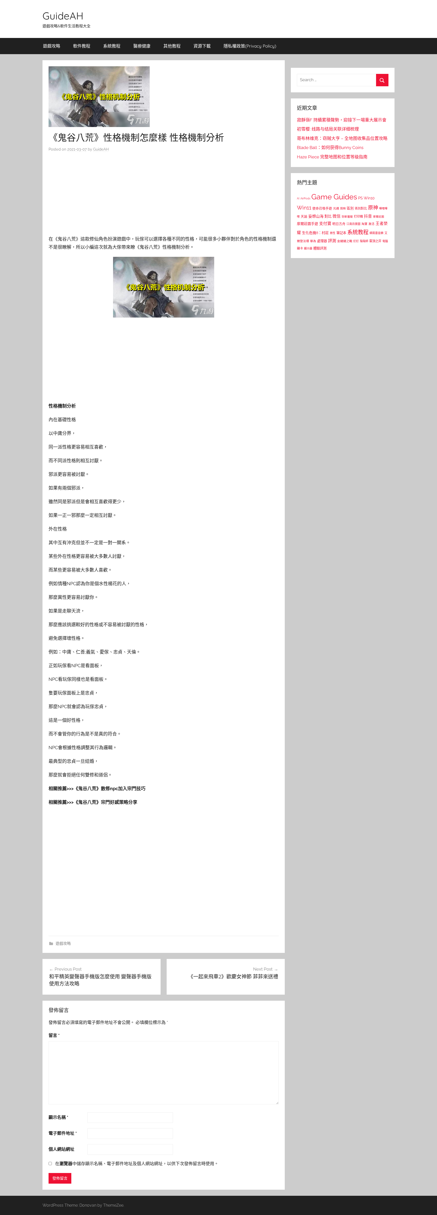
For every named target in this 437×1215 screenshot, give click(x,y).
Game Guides (334, 196)
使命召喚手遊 (322, 208)
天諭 (304, 216)
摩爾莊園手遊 (307, 224)
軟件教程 (81, 46)
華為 (313, 241)
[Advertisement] (164, 195)
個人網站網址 (61, 1149)
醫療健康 (141, 46)
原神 (373, 208)
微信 (337, 216)
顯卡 (300, 248)
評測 (332, 240)
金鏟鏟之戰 (344, 241)
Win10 (369, 198)
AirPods (305, 198)
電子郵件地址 (63, 1133)
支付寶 (325, 223)
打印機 (358, 216)
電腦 (385, 241)
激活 (371, 224)
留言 (54, 1035)
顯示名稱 (58, 1117)
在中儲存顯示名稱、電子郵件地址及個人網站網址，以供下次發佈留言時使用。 (137, 1163)
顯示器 (308, 248)
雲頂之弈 (375, 241)
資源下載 (202, 46)
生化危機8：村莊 (315, 233)
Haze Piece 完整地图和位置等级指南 (332, 156)
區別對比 (361, 208)
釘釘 (356, 241)
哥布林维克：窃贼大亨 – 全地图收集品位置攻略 (342, 138)
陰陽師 (364, 241)
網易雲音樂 (376, 233)
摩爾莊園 (378, 216)
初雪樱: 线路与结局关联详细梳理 (328, 129)
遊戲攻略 (51, 46)
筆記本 (341, 233)
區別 (350, 208)
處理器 (322, 241)
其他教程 (172, 46)
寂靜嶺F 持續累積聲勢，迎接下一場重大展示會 (341, 119)
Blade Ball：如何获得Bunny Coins (330, 147)
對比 (328, 216)
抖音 (368, 216)
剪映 (343, 208)
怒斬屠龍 (347, 216)
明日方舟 (338, 224)
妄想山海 (315, 216)
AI (298, 198)
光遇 (336, 208)
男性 (332, 233)
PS (360, 198)
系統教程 (111, 46)
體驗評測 (319, 248)
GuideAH (62, 15)
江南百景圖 (353, 224)
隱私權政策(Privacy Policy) (250, 46)
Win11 (304, 208)
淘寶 (364, 224)
